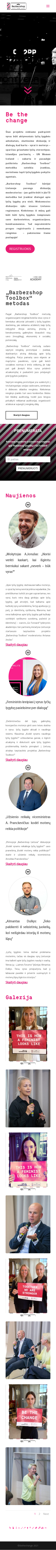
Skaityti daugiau (21, 415)
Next (46, 1514)
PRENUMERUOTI (28, 468)
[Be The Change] (28, 1063)
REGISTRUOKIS (20, 249)
